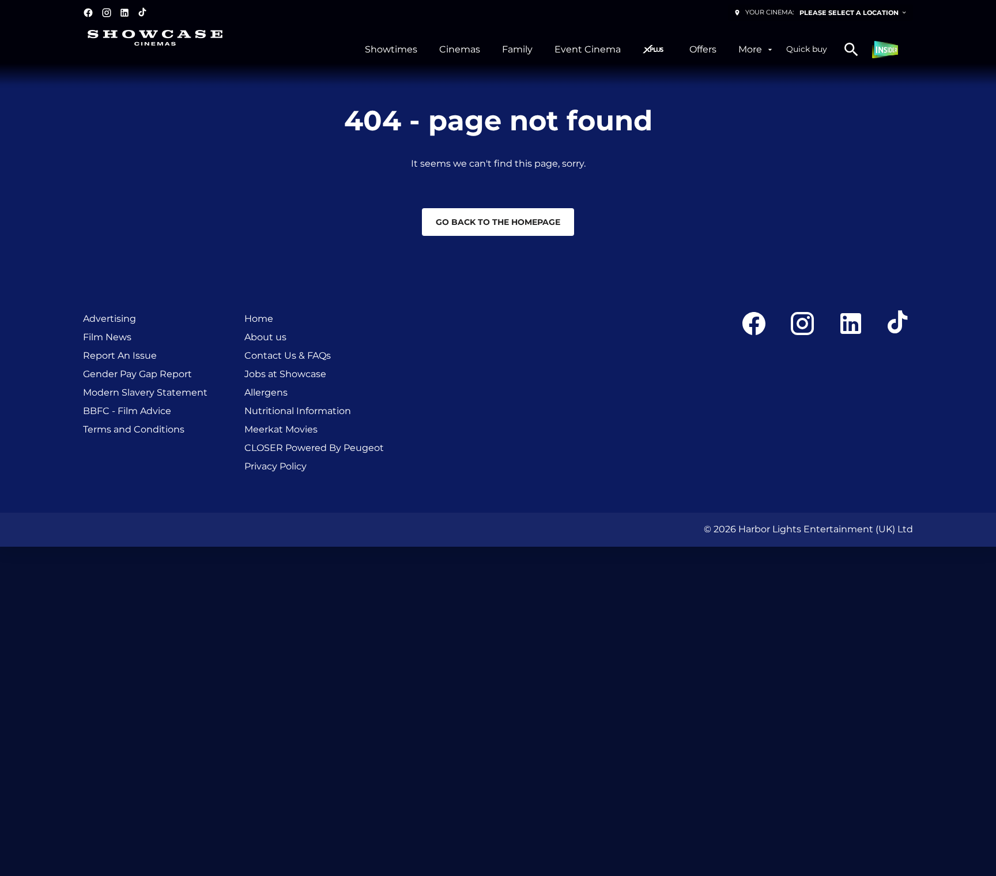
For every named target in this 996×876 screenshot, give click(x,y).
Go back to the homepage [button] (498, 222)
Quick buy (806, 49)
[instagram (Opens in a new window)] (106, 12)
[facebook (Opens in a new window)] (88, 12)
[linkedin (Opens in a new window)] (124, 12)
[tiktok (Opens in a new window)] (143, 12)
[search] (851, 49)
